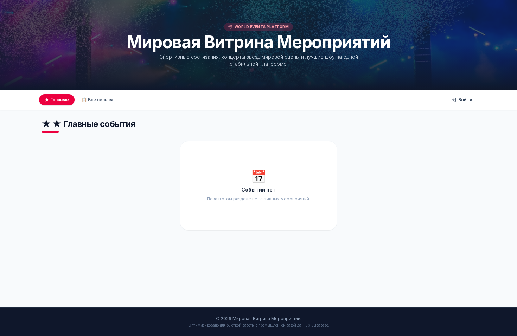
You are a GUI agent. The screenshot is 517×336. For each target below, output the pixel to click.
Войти (465, 99)
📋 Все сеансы (97, 99)
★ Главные (57, 99)
